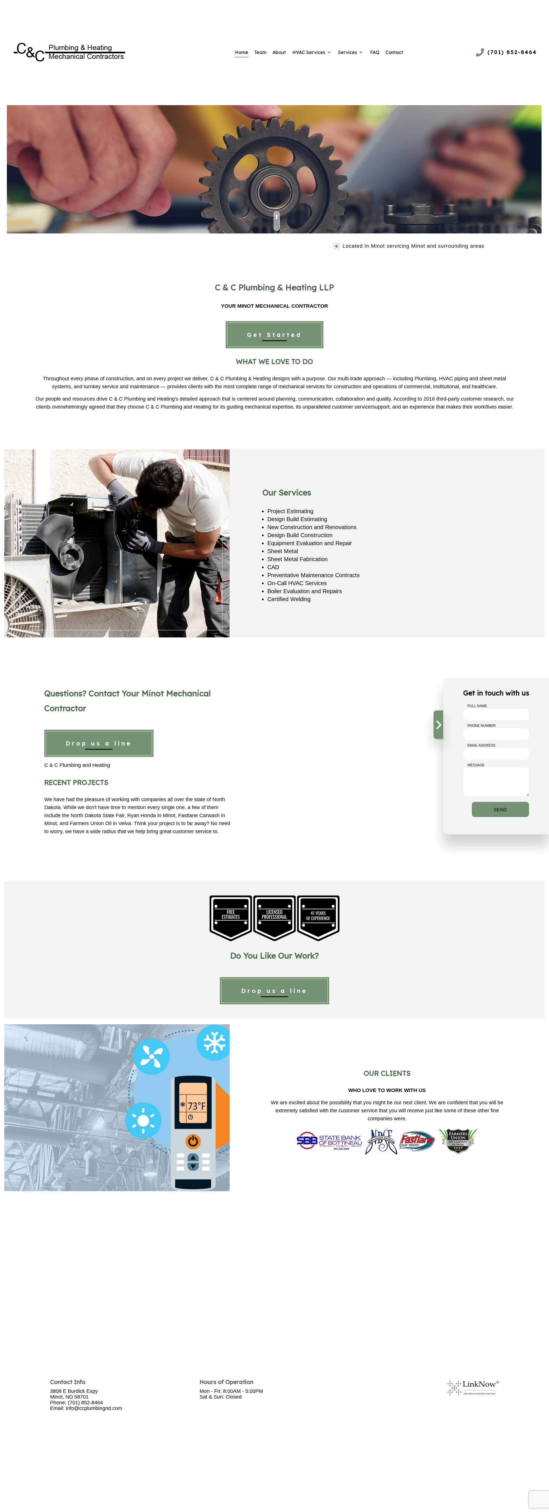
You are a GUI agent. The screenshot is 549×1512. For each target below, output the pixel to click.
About (279, 52)
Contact (394, 52)
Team (260, 52)
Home (241, 52)
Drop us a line (99, 743)
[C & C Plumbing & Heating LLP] (69, 52)
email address (481, 745)
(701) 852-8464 (512, 52)
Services (347, 52)
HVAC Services (308, 52)
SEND (500, 809)
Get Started (274, 334)
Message (476, 765)
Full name (477, 706)
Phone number (482, 726)
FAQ (374, 52)
